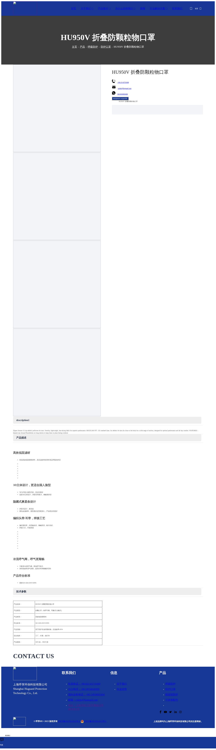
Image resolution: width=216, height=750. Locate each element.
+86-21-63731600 (123, 82)
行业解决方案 (157, 8)
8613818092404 (122, 94)
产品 (82, 46)
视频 (142, 8)
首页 (73, 8)
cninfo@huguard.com (124, 88)
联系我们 (177, 8)
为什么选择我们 (124, 8)
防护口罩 (106, 46)
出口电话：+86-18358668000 (83, 689)
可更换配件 (171, 700)
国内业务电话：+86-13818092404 (86, 694)
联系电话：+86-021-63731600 (84, 683)
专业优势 (122, 689)
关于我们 (86, 8)
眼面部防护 (171, 694)
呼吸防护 (93, 46)
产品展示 (103, 8)
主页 (74, 46)
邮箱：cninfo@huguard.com (83, 700)
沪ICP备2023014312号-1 (69, 721)
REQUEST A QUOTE (120, 98)
